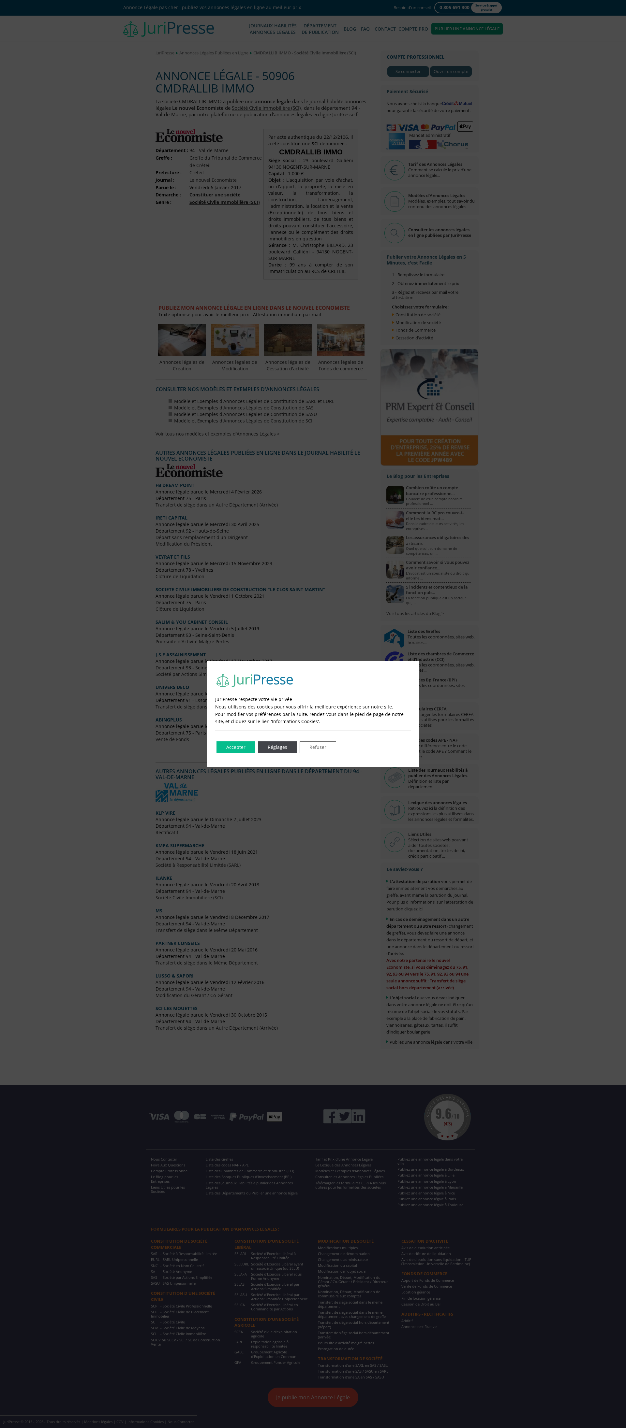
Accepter (236, 747)
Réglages (277, 747)
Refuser (317, 747)
